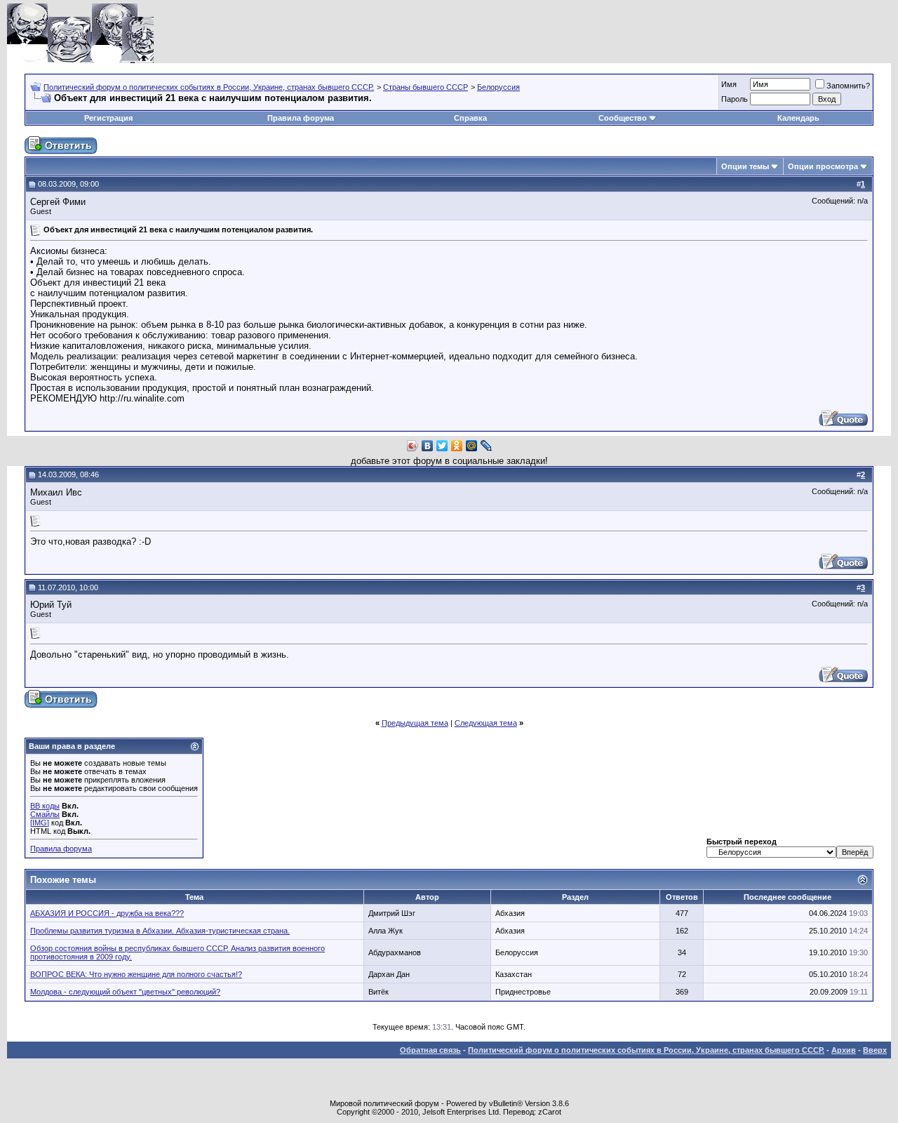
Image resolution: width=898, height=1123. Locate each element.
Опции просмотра (823, 166)
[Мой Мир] (471, 446)
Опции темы (745, 166)
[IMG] (39, 822)
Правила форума (300, 118)
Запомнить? (848, 85)
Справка (470, 118)
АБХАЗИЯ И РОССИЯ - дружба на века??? (107, 913)
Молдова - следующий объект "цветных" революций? (125, 992)
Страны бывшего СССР (425, 87)
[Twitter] (442, 446)
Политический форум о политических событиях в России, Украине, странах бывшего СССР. (208, 87)
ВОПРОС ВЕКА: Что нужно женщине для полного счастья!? (136, 974)
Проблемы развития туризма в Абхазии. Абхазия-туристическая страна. (160, 930)
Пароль (734, 99)
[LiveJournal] (486, 446)
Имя (729, 84)
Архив (843, 1050)
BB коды (45, 806)
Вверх (875, 1050)
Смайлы (45, 814)
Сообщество (622, 118)
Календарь (798, 118)
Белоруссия (498, 87)
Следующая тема (486, 723)
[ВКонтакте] (427, 446)
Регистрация (108, 118)
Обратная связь (430, 1050)
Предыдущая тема (415, 723)
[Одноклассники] (457, 446)
